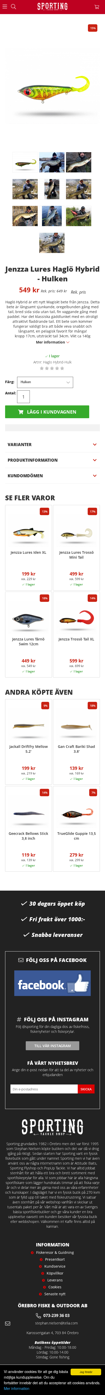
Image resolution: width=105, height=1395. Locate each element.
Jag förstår (86, 1372)
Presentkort (55, 1259)
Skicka (86, 1089)
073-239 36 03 (56, 1315)
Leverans (55, 1280)
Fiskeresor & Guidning (55, 1252)
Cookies (54, 1287)
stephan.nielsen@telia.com (56, 1323)
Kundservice (54, 1266)
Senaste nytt (54, 1293)
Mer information (16, 1388)
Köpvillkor (55, 1273)
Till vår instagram (52, 1045)
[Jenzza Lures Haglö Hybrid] (25, 162)
